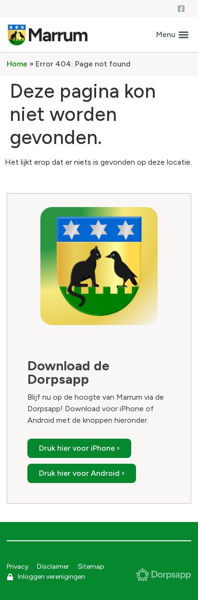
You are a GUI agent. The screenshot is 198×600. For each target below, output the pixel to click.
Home (17, 63)
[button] (172, 34)
